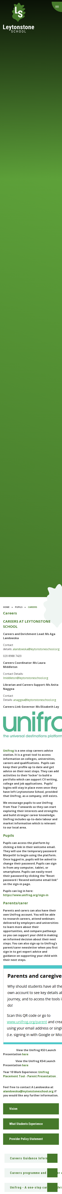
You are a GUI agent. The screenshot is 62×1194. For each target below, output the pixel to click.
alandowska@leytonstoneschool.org (36, 649)
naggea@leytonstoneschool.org (35, 700)
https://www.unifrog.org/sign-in (25, 895)
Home (6, 607)
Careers (32, 607)
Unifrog (8, 750)
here (25, 1054)
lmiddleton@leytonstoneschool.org (25, 678)
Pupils (18, 607)
